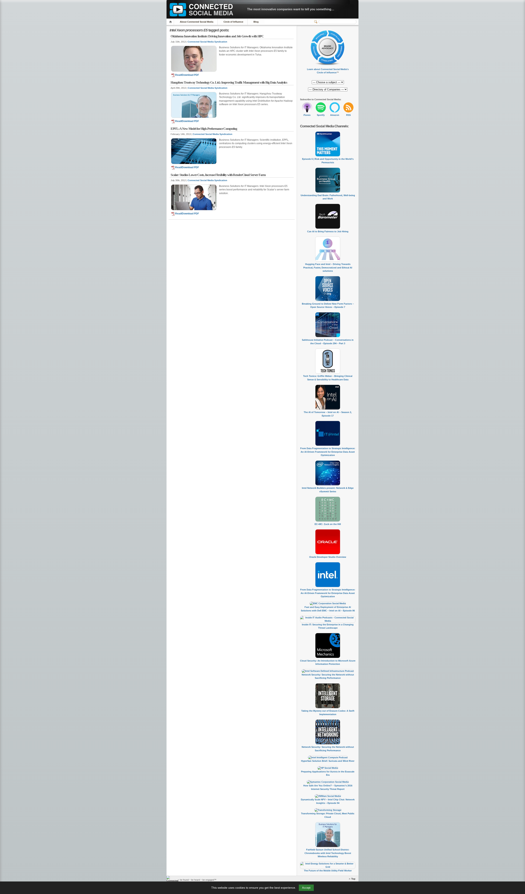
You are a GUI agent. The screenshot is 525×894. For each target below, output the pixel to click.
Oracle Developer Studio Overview (327, 557)
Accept (306, 887)
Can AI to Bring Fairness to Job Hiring (327, 231)
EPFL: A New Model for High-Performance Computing (204, 128)
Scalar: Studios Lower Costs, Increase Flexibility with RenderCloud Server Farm (218, 175)
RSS (348, 115)
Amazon (334, 115)
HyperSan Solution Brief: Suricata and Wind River (327, 761)
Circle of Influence (233, 22)
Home (171, 22)
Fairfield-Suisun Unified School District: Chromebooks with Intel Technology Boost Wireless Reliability (328, 853)
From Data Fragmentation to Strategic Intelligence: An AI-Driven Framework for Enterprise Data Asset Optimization (327, 451)
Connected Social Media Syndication (207, 41)
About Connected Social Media (196, 22)
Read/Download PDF (187, 75)
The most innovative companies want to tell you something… (290, 9)
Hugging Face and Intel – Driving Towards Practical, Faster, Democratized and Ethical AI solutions (327, 267)
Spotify (321, 115)
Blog (256, 22)
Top (353, 879)
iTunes (306, 115)
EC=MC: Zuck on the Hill (328, 524)
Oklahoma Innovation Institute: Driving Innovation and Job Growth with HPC (217, 36)
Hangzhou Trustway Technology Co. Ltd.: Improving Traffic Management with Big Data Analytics (229, 82)
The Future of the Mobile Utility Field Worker (328, 870)
